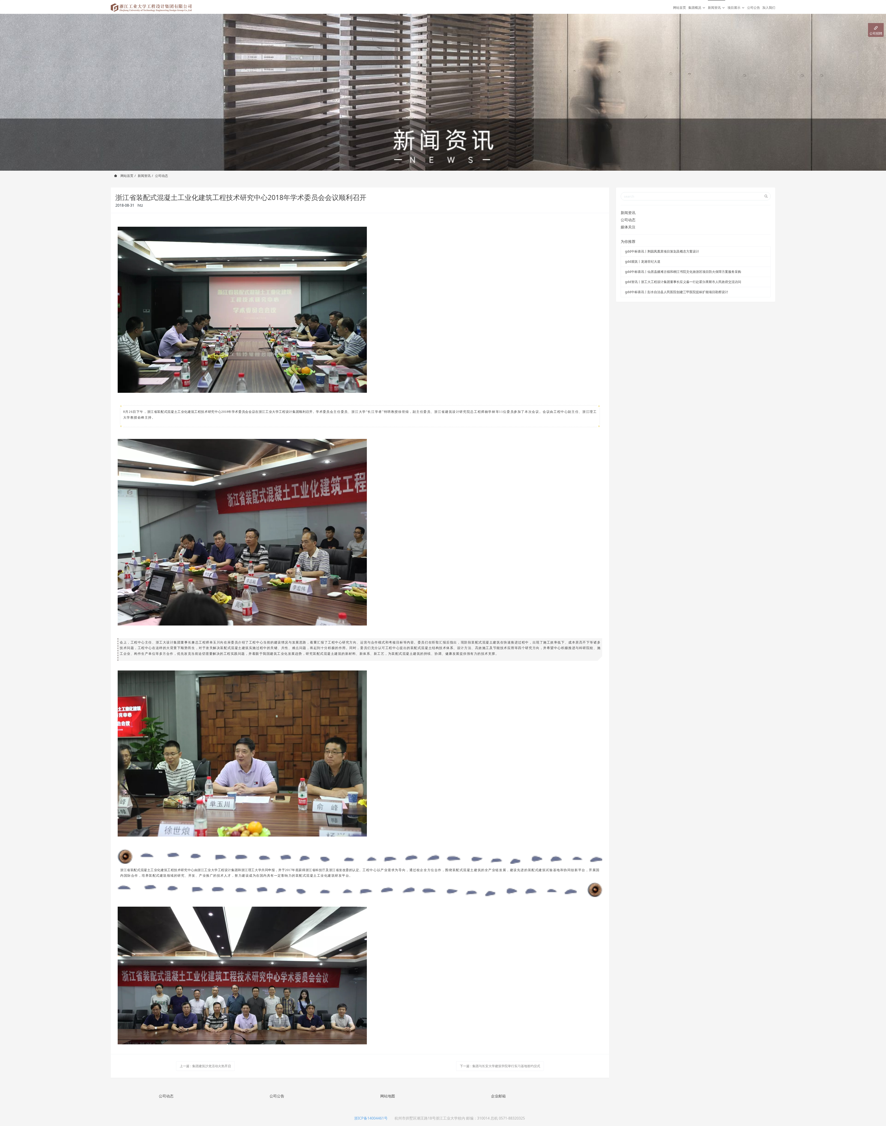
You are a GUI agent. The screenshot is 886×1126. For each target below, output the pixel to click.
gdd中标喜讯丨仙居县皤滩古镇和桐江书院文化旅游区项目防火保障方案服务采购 (683, 271)
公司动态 (161, 175)
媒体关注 (628, 226)
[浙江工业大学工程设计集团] (151, 7)
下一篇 (500, 1066)
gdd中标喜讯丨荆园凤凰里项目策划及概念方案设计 (662, 251)
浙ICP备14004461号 (371, 1118)
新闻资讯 (144, 175)
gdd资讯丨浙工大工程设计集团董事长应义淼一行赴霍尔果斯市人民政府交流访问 (683, 282)
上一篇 (205, 1066)
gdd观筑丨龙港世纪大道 (642, 261)
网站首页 (679, 7)
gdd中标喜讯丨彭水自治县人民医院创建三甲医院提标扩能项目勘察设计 (676, 292)
